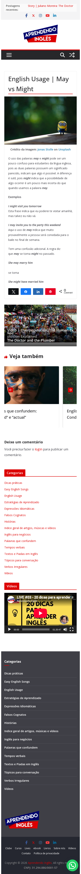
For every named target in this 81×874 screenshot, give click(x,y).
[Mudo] (65, 629)
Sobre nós (59, 848)
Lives (27, 848)
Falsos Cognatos (15, 515)
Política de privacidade (46, 853)
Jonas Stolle (45, 149)
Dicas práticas (13, 483)
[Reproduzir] (9, 629)
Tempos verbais (14, 547)
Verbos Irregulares (16, 567)
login (38, 449)
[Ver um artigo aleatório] (72, 55)
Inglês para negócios (17, 534)
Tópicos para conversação (21, 560)
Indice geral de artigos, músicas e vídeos (30, 528)
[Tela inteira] (72, 629)
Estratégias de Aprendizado (21, 502)
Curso (18, 848)
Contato (26, 853)
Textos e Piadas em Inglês (21, 554)
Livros (47, 848)
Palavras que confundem (20, 541)
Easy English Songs (16, 489)
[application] (40, 613)
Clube (8, 848)
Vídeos (8, 573)
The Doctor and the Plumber (31, 337)
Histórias (10, 521)
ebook (37, 848)
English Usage (13, 496)
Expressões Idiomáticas (19, 508)
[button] (72, 865)
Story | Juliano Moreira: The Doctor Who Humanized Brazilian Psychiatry (51, 8)
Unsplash (64, 149)
